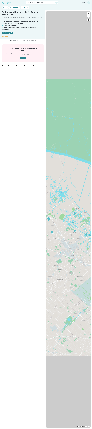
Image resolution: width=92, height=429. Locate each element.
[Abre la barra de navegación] (88, 2)
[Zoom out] (88, 16)
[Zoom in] (88, 13)
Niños (6, 7)
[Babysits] (6, 2)
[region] (68, 219)
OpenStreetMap (85, 426)
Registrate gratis (7, 33)
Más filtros (26, 7)
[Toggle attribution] (89, 426)
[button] (74, 213)
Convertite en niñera (79, 2)
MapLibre (79, 426)
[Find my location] (88, 20)
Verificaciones (15, 7)
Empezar (23, 57)
